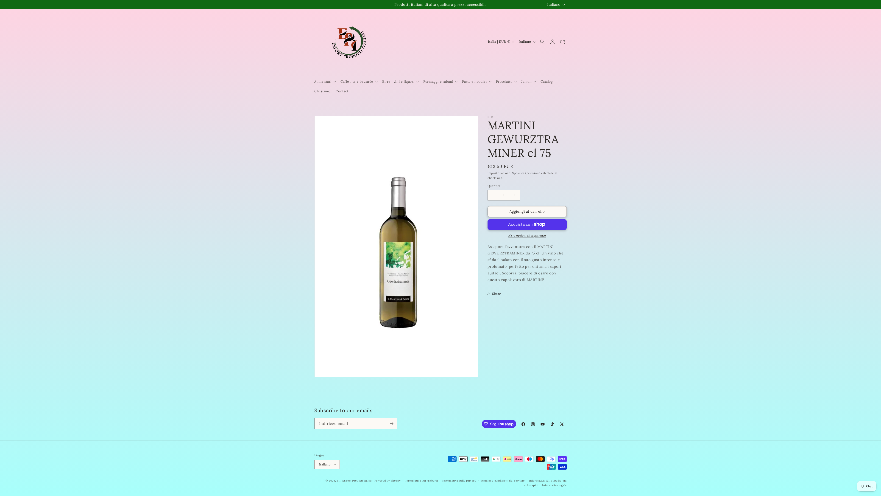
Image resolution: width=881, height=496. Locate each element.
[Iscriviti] (392, 423)
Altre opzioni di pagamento (527, 235)
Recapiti (532, 485)
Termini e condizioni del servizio (503, 480)
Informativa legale (554, 485)
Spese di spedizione (526, 173)
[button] (325, 81)
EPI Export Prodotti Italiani (355, 480)
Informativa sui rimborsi (421, 480)
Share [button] (496, 293)
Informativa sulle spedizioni (548, 480)
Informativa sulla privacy (459, 480)
